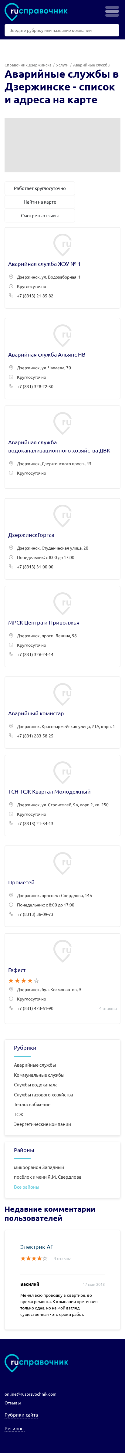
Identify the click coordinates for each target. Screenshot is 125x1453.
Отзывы (13, 1402)
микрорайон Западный (39, 1167)
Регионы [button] (15, 1428)
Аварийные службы (35, 1065)
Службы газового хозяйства (43, 1094)
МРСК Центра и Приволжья (62, 626)
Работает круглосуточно (40, 188)
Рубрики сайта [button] (21, 1414)
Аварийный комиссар (62, 712)
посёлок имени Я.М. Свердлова (47, 1177)
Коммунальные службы (39, 1075)
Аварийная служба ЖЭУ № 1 (62, 268)
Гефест (62, 978)
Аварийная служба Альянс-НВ (62, 358)
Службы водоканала (36, 1084)
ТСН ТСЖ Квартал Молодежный (62, 795)
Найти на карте (40, 202)
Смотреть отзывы (40, 215)
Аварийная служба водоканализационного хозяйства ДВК (62, 447)
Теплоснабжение (32, 1104)
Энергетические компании (42, 1124)
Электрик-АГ (36, 1246)
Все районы (26, 1187)
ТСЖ (18, 1114)
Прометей (62, 886)
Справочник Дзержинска (28, 64)
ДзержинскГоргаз (62, 539)
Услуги (62, 64)
